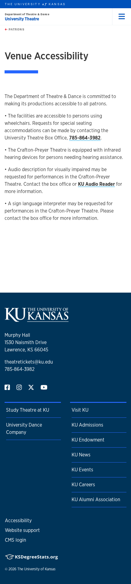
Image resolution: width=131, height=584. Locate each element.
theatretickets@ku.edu (29, 362)
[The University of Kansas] (37, 319)
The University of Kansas (36, 569)
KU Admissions (87, 425)
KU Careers (83, 484)
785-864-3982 (19, 369)
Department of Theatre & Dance (27, 14)
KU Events (82, 469)
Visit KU (80, 410)
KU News (81, 455)
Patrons (15, 29)
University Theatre (22, 19)
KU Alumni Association (96, 499)
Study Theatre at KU (27, 410)
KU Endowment (88, 440)
